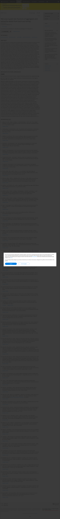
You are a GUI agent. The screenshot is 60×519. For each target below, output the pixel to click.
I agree (11, 263)
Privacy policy (34, 256)
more (11, 257)
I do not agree (24, 263)
